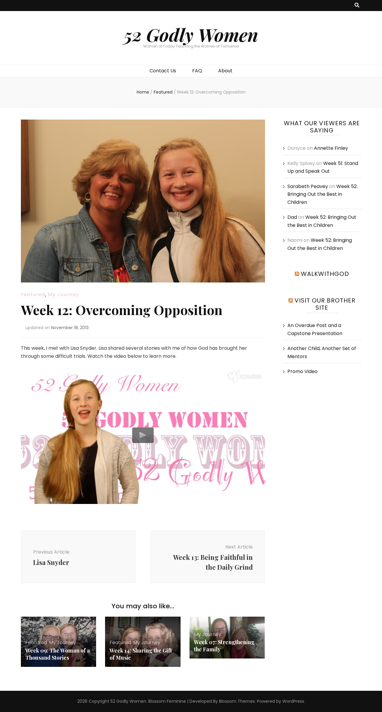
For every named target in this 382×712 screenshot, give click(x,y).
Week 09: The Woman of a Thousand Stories (57, 654)
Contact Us (163, 70)
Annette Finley (331, 148)
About (225, 70)
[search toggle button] (357, 5)
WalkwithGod (325, 274)
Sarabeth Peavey (307, 186)
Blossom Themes (237, 701)
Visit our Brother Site (325, 304)
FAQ (197, 70)
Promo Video (302, 371)
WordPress (293, 701)
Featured (33, 294)
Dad (292, 217)
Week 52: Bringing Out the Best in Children (322, 194)
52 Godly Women (191, 34)
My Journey (63, 294)
